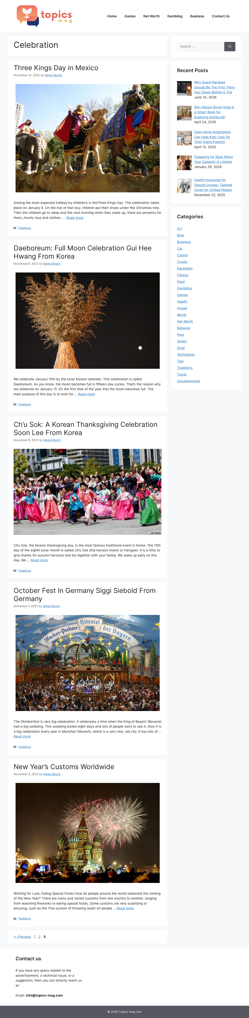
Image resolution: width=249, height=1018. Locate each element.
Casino (182, 255)
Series (182, 341)
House (182, 308)
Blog (180, 235)
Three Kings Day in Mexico (56, 68)
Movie (181, 315)
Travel (182, 374)
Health (182, 301)
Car (179, 248)
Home (112, 16)
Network (183, 328)
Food (181, 282)
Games (130, 16)
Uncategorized (188, 381)
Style (181, 348)
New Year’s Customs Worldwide (64, 766)
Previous (22, 937)
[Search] (229, 46)
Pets (180, 335)
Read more (74, 218)
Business (197, 16)
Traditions (24, 228)
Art (179, 229)
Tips (180, 361)
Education (185, 268)
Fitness (182, 275)
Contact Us (221, 16)
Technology (186, 354)
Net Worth (151, 16)
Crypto (182, 262)
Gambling (174, 16)
